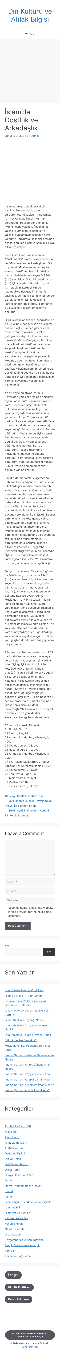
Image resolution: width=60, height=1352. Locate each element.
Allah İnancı (12, 1137)
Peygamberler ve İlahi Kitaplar (24, 1240)
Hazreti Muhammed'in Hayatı (23, 1185)
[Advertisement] (30, 72)
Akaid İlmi (11, 1131)
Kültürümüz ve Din (16, 1218)
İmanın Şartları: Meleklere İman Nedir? (29, 1085)
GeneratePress (30, 1346)
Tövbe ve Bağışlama (18, 1256)
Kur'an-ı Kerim (14, 1223)
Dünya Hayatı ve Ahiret (19, 1175)
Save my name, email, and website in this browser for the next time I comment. (30, 911)
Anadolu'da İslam (16, 1142)
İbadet (9, 1191)
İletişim (13, 1275)
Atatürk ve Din (14, 1148)
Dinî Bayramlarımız (16, 1164)
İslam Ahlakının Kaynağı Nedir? (24, 1020)
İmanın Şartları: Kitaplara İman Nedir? (29, 1079)
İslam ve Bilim (13, 1207)
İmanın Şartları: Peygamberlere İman (28, 1074)
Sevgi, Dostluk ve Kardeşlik (25, 796)
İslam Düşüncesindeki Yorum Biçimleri (29, 1202)
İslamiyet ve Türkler (17, 1212)
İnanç (8, 1196)
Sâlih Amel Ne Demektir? (21, 1040)
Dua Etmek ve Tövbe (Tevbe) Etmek (28, 1034)
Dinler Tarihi (12, 1169)
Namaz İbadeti (14, 1229)
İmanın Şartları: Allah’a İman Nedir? (27, 1090)
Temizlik (10, 1250)
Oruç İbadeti (13, 1234)
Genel (8, 1180)
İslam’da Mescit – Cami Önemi (24, 995)
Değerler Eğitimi (15, 1153)
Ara (7, 945)
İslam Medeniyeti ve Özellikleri (24, 990)
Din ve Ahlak (13, 1158)
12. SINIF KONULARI (18, 1126)
